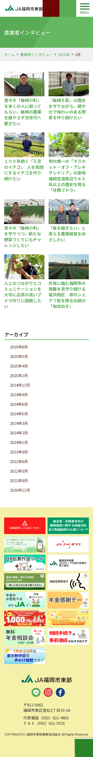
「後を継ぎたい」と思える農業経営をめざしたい (67, 234)
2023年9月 (19, 452)
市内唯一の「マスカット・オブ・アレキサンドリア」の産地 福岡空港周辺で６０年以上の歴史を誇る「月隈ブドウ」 (69, 175)
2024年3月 (19, 423)
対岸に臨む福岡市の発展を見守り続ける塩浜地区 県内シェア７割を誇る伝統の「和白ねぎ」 (67, 294)
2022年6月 (19, 461)
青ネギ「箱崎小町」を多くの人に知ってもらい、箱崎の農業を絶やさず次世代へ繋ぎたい (22, 111)
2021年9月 (19, 480)
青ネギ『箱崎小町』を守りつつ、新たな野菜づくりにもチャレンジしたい (22, 236)
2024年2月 (19, 432)
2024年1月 (19, 442)
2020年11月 (20, 490)
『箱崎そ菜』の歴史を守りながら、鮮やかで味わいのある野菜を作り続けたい (67, 109)
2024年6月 (19, 404)
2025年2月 (19, 375)
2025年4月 (19, 366)
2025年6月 (19, 346)
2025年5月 (19, 356)
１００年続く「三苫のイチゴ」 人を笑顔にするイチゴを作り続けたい (23, 169)
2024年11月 (20, 385)
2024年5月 (19, 413)
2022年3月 (19, 471)
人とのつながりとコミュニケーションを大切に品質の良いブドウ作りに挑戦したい (22, 294)
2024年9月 (19, 394)
